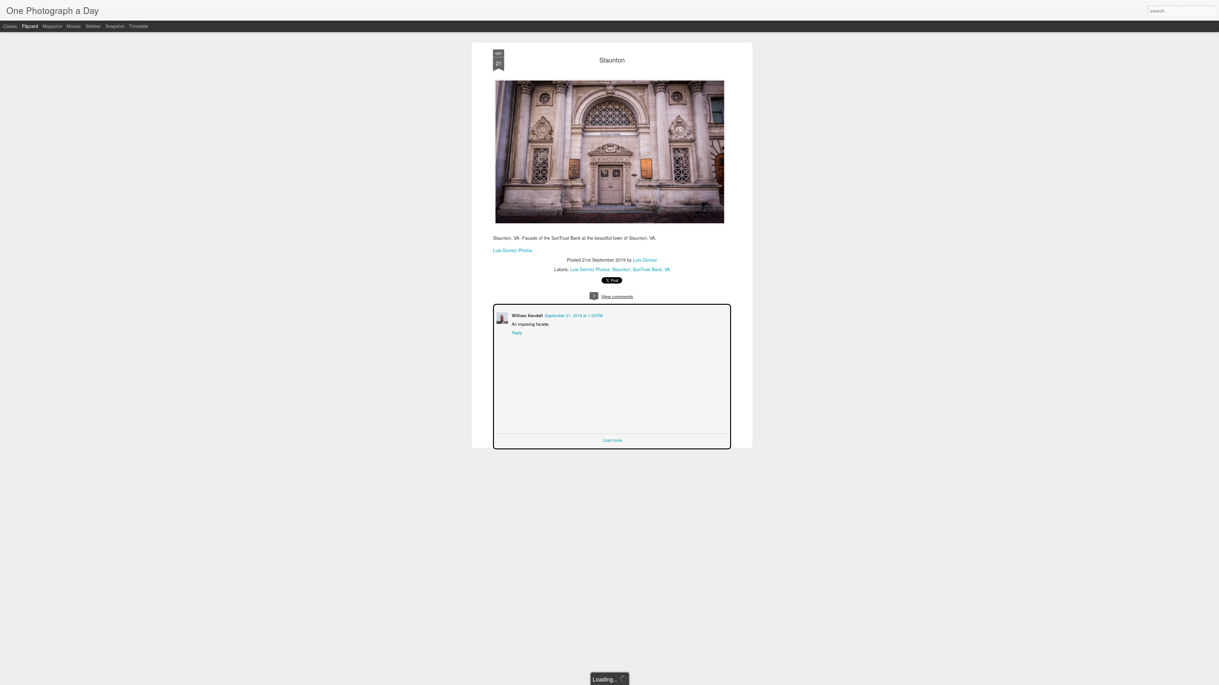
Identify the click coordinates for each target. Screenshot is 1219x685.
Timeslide (138, 26)
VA (667, 269)
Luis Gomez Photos (512, 250)
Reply (516, 332)
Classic (10, 26)
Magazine (52, 26)
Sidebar (93, 26)
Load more (612, 439)
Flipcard (30, 26)
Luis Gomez (645, 260)
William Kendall (526, 315)
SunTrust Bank (647, 269)
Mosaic (74, 26)
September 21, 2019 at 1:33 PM (573, 315)
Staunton (612, 59)
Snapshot (114, 26)
